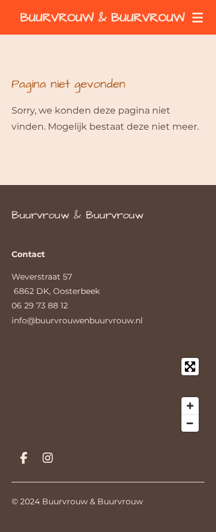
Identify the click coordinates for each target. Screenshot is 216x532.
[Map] (108, 394)
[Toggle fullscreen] (190, 366)
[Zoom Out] (190, 423)
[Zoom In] (190, 405)
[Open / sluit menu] (197, 17)
